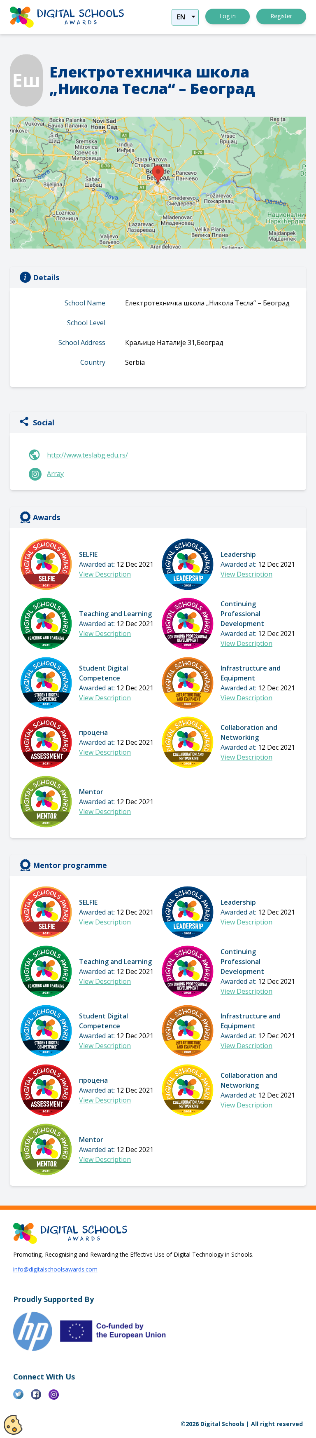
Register (281, 16)
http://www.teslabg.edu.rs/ (87, 455)
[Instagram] (57, 1397)
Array (55, 473)
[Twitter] (22, 1397)
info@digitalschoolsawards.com (55, 1269)
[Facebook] (40, 1397)
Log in (227, 16)
